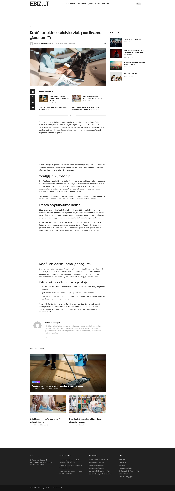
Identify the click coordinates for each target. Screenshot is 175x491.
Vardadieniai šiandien (96, 468)
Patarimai (105, 4)
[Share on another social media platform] (32, 107)
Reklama (122, 465)
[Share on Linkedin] (32, 102)
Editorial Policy (124, 474)
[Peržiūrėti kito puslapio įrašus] (74, 115)
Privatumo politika (125, 468)
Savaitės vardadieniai (96, 462)
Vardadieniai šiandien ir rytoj (99, 471)
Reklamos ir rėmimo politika (129, 471)
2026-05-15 (128, 42)
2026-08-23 (54, 102)
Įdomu (91, 4)
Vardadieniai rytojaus (96, 465)
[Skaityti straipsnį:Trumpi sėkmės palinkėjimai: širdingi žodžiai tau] (116, 65)
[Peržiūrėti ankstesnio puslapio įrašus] (70, 115)
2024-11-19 (128, 67)
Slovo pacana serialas (132, 39)
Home (32, 27)
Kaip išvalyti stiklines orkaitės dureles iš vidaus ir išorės (59, 98)
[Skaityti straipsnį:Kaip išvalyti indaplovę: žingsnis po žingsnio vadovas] (87, 404)
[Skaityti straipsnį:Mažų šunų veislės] (116, 76)
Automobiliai (70, 4)
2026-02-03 (129, 57)
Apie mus (122, 460)
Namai (97, 4)
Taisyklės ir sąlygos (126, 477)
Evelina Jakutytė (46, 43)
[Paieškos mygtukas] (144, 4)
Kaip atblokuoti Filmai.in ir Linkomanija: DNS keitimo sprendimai (134, 53)
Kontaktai (122, 462)
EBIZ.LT (39, 4)
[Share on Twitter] (32, 97)
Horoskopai (82, 4)
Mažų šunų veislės (130, 73)
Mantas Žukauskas (42, 389)
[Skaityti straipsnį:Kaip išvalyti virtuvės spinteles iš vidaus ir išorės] (76, 98)
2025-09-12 (59, 43)
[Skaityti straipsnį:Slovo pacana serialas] (116, 42)
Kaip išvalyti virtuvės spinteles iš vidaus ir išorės (92, 97)
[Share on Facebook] (32, 91)
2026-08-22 (50, 109)
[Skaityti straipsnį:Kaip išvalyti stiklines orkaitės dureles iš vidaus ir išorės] (43, 98)
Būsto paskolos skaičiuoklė (99, 460)
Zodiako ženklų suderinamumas (100, 474)
